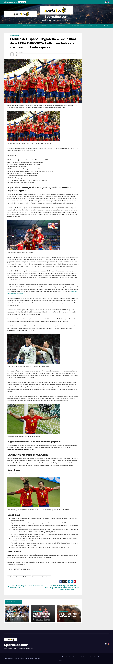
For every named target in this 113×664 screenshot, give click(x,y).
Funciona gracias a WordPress (12, 658)
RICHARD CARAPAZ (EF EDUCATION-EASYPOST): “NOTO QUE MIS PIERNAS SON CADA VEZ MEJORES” (60, 588)
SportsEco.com (57, 17)
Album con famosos (76, 26)
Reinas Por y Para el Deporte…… (26, 26)
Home (8, 26)
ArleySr (21, 53)
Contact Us (92, 26)
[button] (104, 26)
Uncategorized (14, 35)
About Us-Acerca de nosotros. (53, 26)
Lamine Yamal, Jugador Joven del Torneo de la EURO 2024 (26, 587)
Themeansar (37, 658)
